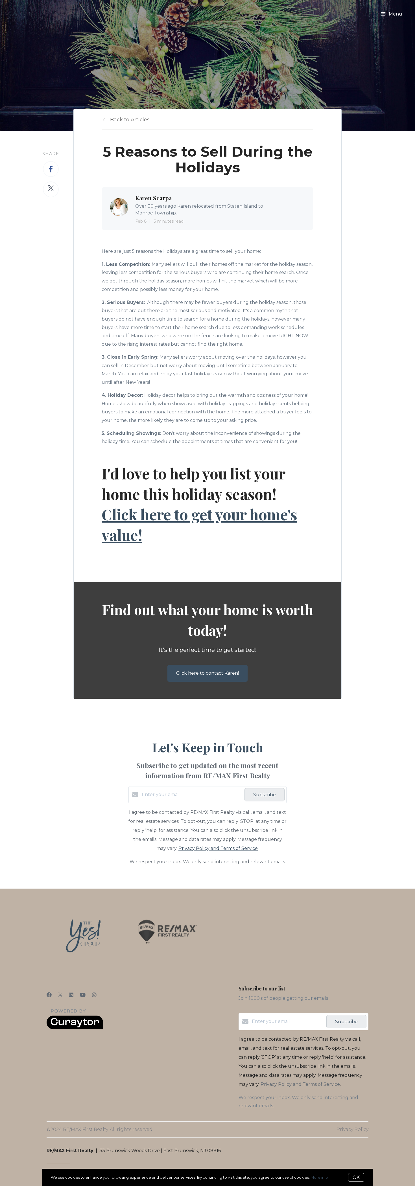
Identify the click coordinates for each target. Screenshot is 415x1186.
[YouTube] (83, 995)
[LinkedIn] (71, 995)
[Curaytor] (75, 1028)
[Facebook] (49, 995)
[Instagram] (94, 995)
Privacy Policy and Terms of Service (218, 848)
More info (319, 1177)
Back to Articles (130, 120)
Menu (395, 14)
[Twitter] (60, 995)
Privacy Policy (352, 1129)
